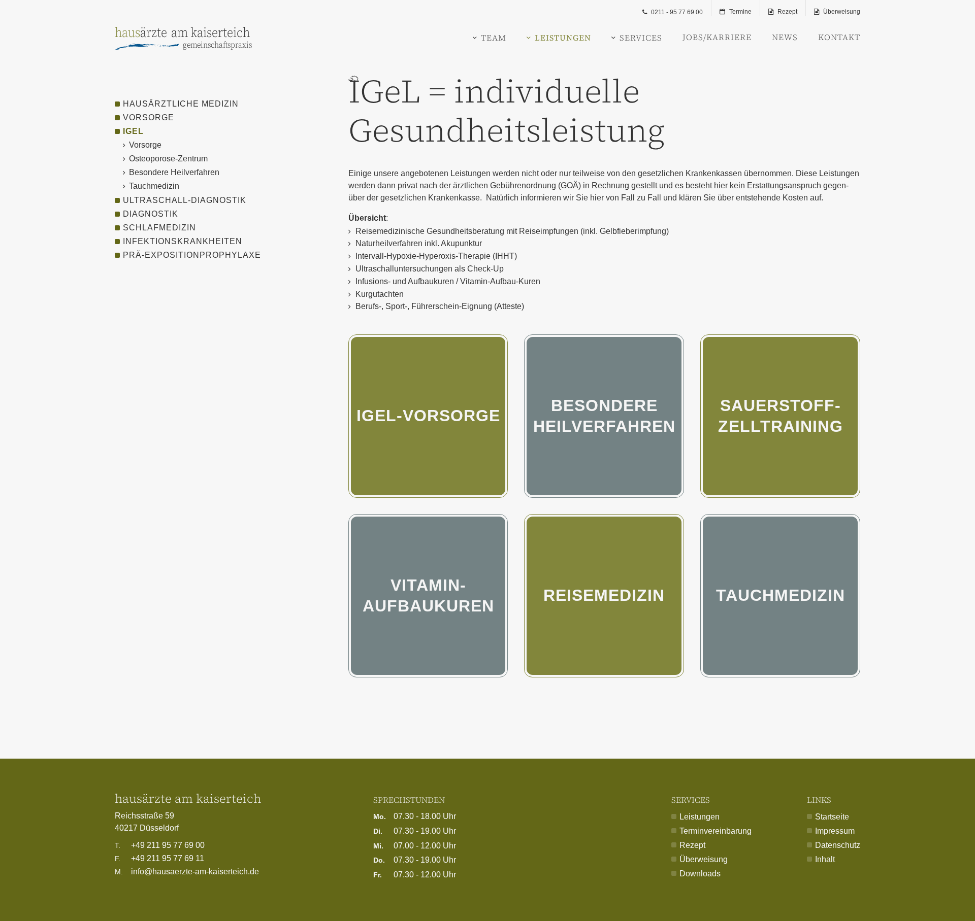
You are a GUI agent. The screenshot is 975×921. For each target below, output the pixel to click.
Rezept (787, 11)
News (785, 37)
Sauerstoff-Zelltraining (780, 416)
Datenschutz (837, 845)
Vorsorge (148, 117)
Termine (740, 11)
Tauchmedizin (780, 595)
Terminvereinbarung (715, 831)
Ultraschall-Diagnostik (184, 200)
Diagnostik (150, 214)
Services (641, 37)
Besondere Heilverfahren (604, 416)
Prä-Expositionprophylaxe (192, 255)
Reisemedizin (604, 595)
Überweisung (841, 11)
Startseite (832, 816)
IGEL (133, 131)
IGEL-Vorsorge (428, 415)
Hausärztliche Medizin (181, 103)
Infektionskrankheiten (182, 241)
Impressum (835, 831)
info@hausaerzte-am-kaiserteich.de (187, 871)
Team (493, 37)
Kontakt (839, 37)
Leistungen (563, 37)
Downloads (700, 873)
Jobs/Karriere (717, 37)
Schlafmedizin (159, 227)
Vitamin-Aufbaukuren (428, 596)
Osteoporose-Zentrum (168, 158)
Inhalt (825, 859)
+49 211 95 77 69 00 (160, 845)
